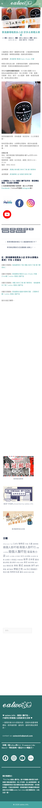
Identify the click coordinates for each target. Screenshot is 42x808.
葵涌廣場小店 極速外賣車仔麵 (20, 174)
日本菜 (31, 559)
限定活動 (6, 572)
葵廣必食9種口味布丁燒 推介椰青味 (23, 169)
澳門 (33, 566)
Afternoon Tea (8, 544)
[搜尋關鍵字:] (17, 630)
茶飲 (25, 229)
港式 (20, 565)
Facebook (6, 188)
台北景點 (27, 556)
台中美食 (17, 556)
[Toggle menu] (39, 4)
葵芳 (12, 231)
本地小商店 (19, 562)
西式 (28, 569)
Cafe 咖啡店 (19, 543)
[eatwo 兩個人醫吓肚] (21, 4)
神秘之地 (18, 569)
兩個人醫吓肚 (23, 40)
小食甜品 (13, 560)
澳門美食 (10, 569)
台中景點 (12, 556)
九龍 (31, 544)
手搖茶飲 (31, 40)
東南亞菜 (9, 566)
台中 (7, 556)
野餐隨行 (33, 569)
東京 (26, 562)
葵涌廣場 (5, 231)
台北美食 (33, 556)
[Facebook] (5, 758)
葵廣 (31, 229)
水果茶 (13, 229)
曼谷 (37, 559)
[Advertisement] (21, 332)
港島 (16, 565)
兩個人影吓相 (11, 547)
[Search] (2, 4)
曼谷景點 (6, 562)
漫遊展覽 (27, 566)
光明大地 (5, 229)
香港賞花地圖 (27, 572)
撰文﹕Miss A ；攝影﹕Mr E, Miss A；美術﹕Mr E (21, 38)
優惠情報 (35, 544)
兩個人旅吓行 (27, 547)
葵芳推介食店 (21, 231)
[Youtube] (22, 758)
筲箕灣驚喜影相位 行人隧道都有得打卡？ (22, 242)
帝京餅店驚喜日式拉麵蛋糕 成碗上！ (20, 247)
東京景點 (31, 562)
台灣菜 (7, 560)
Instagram (26, 188)
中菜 (26, 544)
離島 (21, 572)
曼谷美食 (13, 562)
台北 (22, 556)
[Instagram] (14, 758)
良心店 (20, 229)
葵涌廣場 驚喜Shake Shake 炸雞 (22, 59)
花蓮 (24, 569)
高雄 (32, 572)
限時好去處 (14, 572)
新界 (25, 559)
